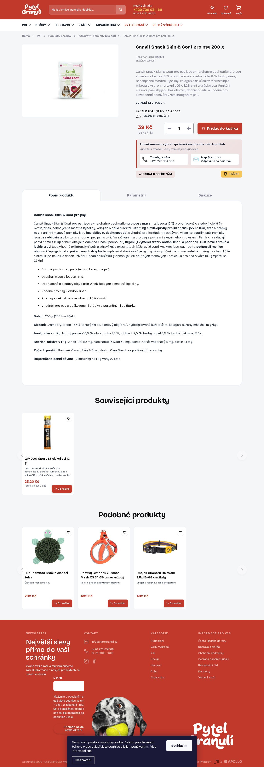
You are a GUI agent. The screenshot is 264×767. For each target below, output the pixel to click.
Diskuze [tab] (205, 195)
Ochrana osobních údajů (213, 659)
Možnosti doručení (156, 115)
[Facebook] (94, 660)
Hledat (120, 9)
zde (89, 751)
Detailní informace (149, 103)
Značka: (146, 60)
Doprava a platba (209, 647)
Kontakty (204, 671)
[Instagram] (86, 660)
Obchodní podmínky (210, 653)
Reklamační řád (208, 665)
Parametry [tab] (136, 195)
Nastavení (83, 760)
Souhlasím (179, 745)
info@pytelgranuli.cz (104, 641)
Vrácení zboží (206, 677)
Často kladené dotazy (212, 641)
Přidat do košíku (222, 128)
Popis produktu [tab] (61, 195)
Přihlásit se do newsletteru (74, 728)
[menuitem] (27, 25)
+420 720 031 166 (103, 651)
